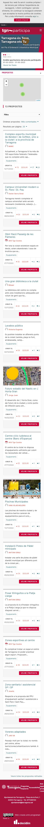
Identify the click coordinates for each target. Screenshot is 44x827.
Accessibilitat (34, 787)
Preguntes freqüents (25, 787)
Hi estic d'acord (22, 20)
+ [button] (6, 81)
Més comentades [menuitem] (28, 122)
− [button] (6, 84)
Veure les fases (9, 65)
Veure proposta (30, 175)
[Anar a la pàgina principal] (16, 30)
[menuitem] (4, 25)
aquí (35, 16)
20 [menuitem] (24, 126)
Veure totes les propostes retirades (26, 776)
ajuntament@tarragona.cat (22, 802)
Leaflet (38, 100)
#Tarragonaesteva (10, 45)
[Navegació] (41, 30)
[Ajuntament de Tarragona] (11, 787)
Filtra (6, 114)
